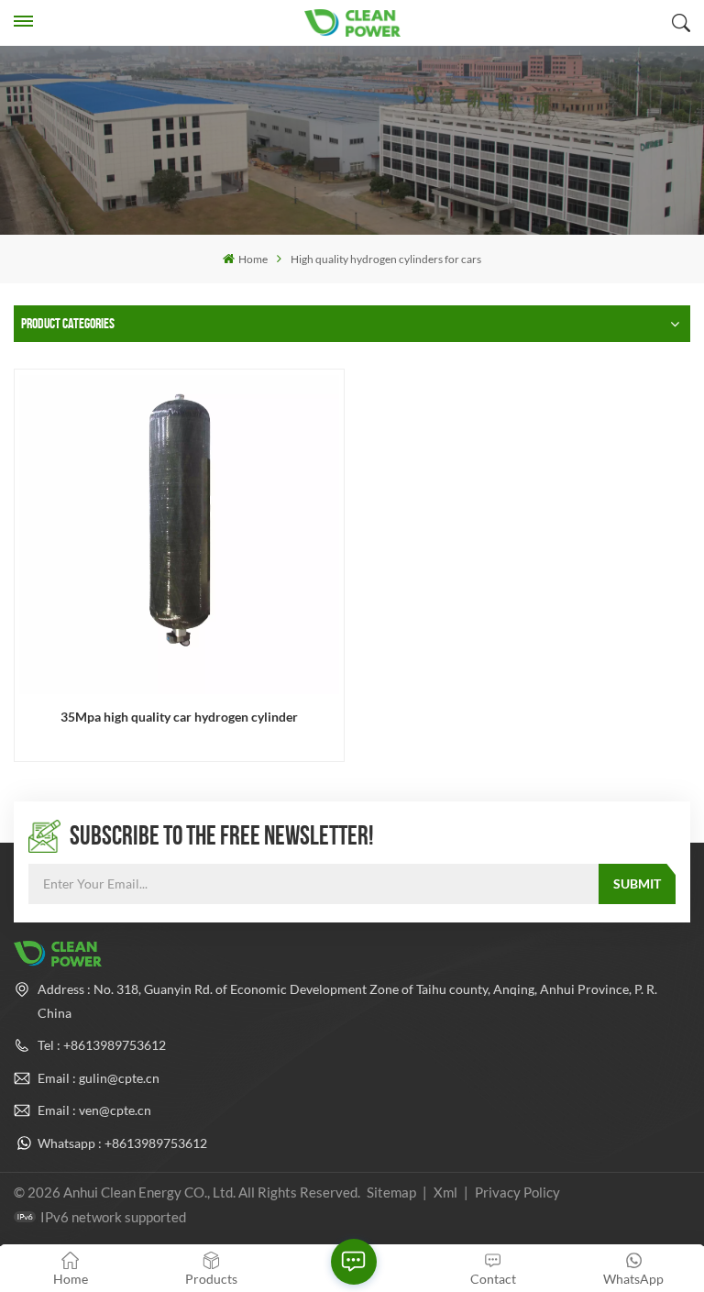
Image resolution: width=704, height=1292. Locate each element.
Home (252, 259)
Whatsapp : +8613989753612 (122, 1143)
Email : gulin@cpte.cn (99, 1078)
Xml (445, 1192)
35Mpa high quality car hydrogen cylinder (179, 716)
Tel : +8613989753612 (102, 1045)
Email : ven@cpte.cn (94, 1110)
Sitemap (391, 1192)
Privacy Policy (517, 1192)
